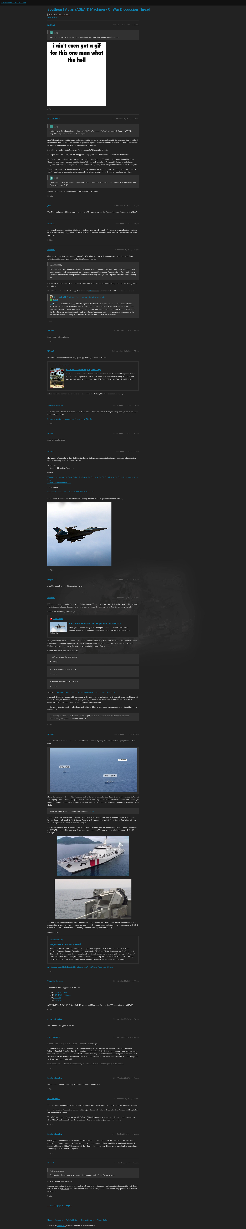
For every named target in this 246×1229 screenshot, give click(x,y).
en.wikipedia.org (56, 939)
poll (51, 304)
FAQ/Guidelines (72, 1220)
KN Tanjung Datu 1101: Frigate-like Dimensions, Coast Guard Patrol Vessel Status (80, 967)
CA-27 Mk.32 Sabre (62, 995)
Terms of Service (87, 1220)
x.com (91, 811)
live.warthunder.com (61, 365)
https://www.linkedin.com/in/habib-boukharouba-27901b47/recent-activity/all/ (85, 692)
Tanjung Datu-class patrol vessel (65, 944)
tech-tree (55, 17)
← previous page (54, 1205)
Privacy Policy (102, 1220)
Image (55, 661)
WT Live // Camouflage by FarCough (83, 369)
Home (49, 1220)
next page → (67, 1205)
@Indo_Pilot (93, 291)
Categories (59, 1220)
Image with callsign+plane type (62, 468)
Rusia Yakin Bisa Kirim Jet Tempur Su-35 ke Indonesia (95, 623)
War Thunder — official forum (13, 3)
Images (53, 465)
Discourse (61, 1226)
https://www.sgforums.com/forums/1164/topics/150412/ (69, 419)
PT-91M (57, 998)
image (54, 674)
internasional (58, 619)
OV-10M (57, 1000)
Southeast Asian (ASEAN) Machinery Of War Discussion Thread (98, 9)
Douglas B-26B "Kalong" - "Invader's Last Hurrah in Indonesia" (79, 297)
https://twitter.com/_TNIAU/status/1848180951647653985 (70, 492)
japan (49, 17)
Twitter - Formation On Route (59, 483)
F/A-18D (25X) (60, 992)
